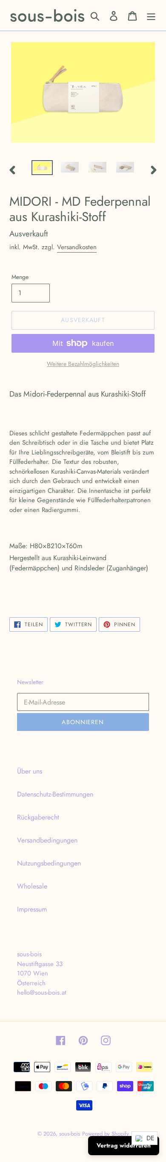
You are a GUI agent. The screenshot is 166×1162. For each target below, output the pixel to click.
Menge (20, 277)
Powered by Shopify (105, 1134)
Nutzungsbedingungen (49, 863)
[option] (42, 169)
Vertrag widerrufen (124, 1145)
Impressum (32, 909)
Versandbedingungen (47, 840)
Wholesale (32, 886)
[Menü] (151, 15)
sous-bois (69, 1134)
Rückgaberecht (38, 817)
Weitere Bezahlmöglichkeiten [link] (83, 364)
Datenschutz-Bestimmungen (55, 794)
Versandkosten (77, 247)
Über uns (29, 771)
